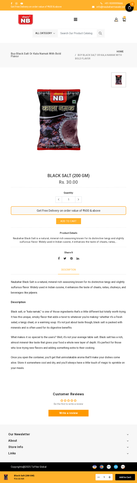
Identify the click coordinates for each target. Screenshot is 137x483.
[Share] (59, 258)
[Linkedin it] (78, 258)
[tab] (68, 270)
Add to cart (68, 221)
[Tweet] (64, 258)
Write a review (68, 413)
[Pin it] (71, 258)
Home (120, 51)
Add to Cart (125, 477)
